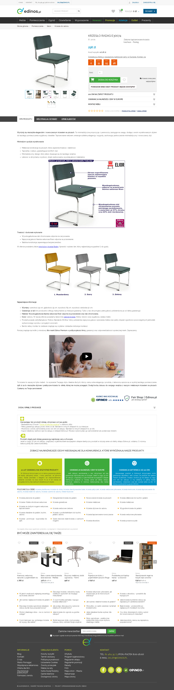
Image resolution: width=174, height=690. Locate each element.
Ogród (52, 20)
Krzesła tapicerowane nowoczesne (99, 514)
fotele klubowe (67, 492)
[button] (79, 11)
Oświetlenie (65, 20)
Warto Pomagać (24, 662)
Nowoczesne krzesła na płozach (98, 498)
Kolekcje (123, 20)
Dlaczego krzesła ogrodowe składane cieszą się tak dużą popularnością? (34, 607)
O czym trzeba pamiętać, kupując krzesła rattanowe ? (66, 601)
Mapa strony (70, 677)
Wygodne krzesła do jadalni (131, 508)
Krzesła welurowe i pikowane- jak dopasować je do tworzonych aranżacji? (99, 594)
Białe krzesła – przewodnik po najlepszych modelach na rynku (132, 607)
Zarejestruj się (149, 2)
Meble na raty (47, 668)
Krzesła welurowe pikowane (130, 514)
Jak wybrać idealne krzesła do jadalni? (101, 602)
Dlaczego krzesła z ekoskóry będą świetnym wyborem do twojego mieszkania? (66, 594)
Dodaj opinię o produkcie (29, 408)
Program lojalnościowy (75, 657)
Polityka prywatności (50, 659)
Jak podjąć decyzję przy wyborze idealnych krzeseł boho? (66, 607)
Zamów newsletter (69, 631)
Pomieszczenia (37, 20)
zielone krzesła (69, 317)
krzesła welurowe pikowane (110, 489)
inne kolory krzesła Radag (48, 247)
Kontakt (29, 2)
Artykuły (68, 654)
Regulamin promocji (73, 662)
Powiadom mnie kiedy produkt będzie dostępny (113, 87)
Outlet (134, 20)
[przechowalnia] (115, 11)
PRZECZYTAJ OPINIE (129, 111)
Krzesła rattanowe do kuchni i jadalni (134, 498)
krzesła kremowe (128, 489)
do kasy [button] (149, 11)
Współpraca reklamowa (27, 665)
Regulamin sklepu (72, 659)
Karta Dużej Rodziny (50, 671)
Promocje (110, 20)
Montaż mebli (94, 104)
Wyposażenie (82, 20)
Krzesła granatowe (60, 502)
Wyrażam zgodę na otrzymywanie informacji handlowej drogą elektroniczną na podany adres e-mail (88, 635)
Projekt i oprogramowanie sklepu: (70, 686)
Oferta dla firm (23, 668)
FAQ (66, 668)
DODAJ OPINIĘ (142, 111)
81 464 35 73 (111, 654)
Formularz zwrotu (25, 675)
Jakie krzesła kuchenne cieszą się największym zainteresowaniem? (133, 601)
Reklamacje (70, 674)
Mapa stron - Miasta (73, 671)
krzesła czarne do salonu (51, 492)
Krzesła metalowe (93, 502)
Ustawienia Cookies (49, 662)
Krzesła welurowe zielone (63, 508)
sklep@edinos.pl (63, 2)
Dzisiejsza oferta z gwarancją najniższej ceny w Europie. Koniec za (117, 57)
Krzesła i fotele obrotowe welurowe (33, 502)
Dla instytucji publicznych (22, 672)
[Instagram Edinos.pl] (111, 671)
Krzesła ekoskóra (92, 521)
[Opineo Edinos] (133, 671)
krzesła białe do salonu (32, 492)
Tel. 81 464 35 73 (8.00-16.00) (44, 2)
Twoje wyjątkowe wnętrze (49, 424)
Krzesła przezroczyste (128, 521)
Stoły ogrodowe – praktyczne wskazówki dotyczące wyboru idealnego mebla (98, 620)
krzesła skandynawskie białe (74, 489)
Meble (22, 20)
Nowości (97, 20)
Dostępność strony (49, 677)
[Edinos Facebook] (103, 671)
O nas (21, 2)
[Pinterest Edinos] (119, 671)
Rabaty (68, 665)
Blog (19, 654)
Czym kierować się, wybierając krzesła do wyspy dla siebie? (34, 621)
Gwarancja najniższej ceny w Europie (105, 99)
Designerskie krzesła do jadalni (64, 498)
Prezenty (146, 20)
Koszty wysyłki (47, 654)
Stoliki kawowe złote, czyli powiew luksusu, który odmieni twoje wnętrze (67, 621)
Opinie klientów (47, 674)
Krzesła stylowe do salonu (96, 508)
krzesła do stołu (56, 489)
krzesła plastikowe (43, 489)
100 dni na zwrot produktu (100, 94)
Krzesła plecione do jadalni (29, 498)
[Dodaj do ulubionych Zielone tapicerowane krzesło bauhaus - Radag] (124, 80)
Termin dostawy (48, 657)
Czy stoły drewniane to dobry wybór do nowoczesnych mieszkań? (134, 613)
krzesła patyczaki (92, 489)
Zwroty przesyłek (48, 665)
